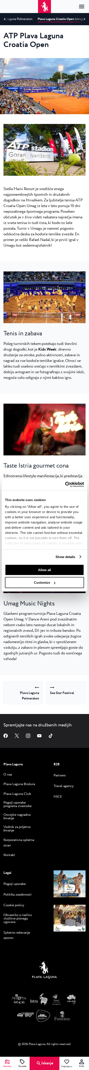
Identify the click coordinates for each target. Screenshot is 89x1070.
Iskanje (47, 1063)
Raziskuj (7, 1066)
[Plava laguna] (44, 971)
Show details (65, 557)
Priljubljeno (66, 1066)
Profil (81, 1066)
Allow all (44, 570)
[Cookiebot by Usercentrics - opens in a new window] (65, 484)
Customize (42, 582)
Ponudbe (22, 1066)
